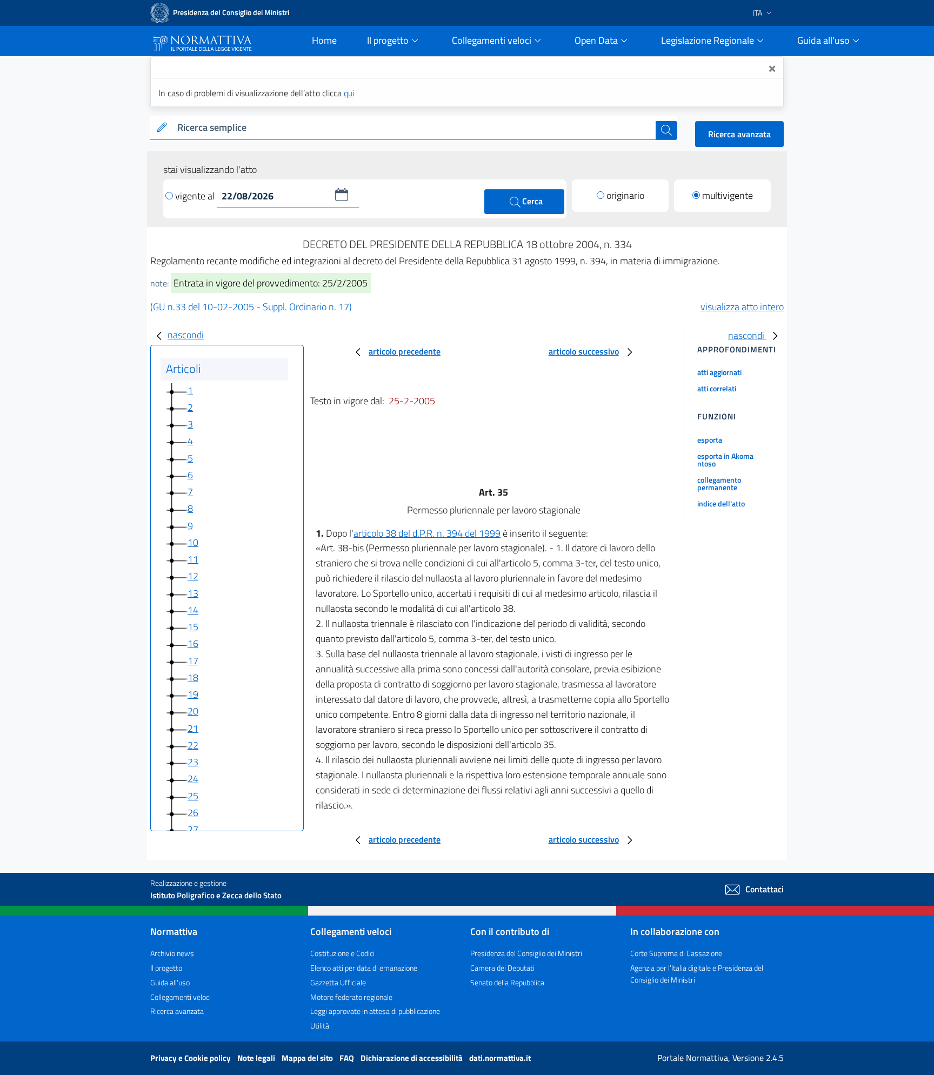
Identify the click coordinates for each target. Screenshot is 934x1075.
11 (193, 559)
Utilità (319, 1025)
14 (193, 610)
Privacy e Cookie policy (191, 1058)
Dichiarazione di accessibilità (412, 1058)
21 (193, 728)
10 (193, 542)
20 (193, 711)
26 (193, 812)
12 (193, 576)
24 (193, 778)
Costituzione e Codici (342, 953)
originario (625, 195)
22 (193, 745)
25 (193, 796)
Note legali (257, 1058)
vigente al (196, 196)
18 (193, 677)
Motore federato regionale (351, 997)
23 (193, 761)
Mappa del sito (308, 1058)
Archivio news (172, 953)
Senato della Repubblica (507, 982)
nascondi (186, 335)
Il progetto (166, 967)
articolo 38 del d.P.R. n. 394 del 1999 (427, 533)
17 (193, 660)
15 (193, 626)
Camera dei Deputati (502, 967)
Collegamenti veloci (180, 997)
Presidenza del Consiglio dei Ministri (526, 953)
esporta (709, 439)
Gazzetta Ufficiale (338, 982)
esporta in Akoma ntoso (725, 459)
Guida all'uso (170, 982)
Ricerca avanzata (739, 134)
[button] (341, 194)
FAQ (347, 1058)
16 (193, 643)
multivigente (727, 195)
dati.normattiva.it (500, 1058)
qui (349, 92)
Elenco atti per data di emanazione (363, 967)
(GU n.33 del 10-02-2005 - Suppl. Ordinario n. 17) (251, 306)
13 (193, 593)
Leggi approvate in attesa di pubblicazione (375, 1011)
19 (193, 694)
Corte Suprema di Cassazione (676, 953)
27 (193, 829)
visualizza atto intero (742, 306)
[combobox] (414, 128)
